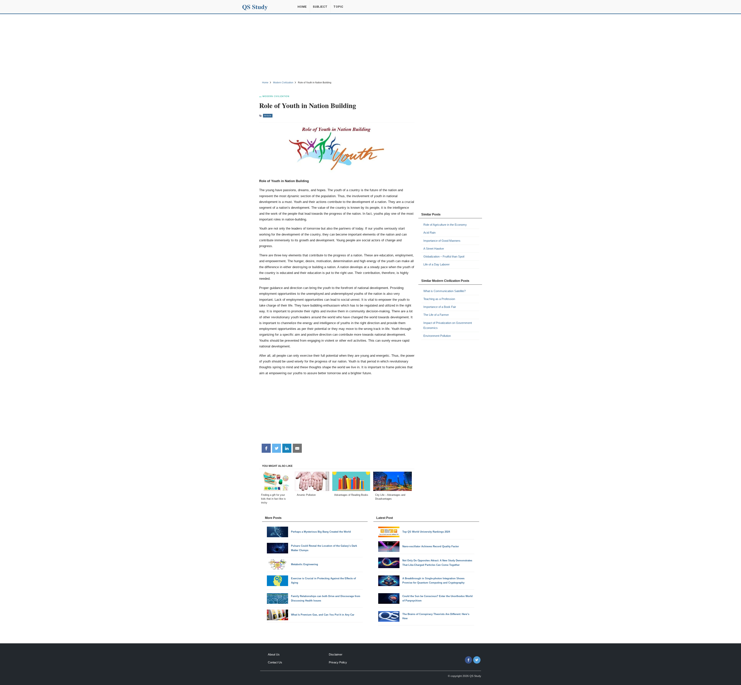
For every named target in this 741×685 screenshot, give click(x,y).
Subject (320, 6)
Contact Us (275, 662)
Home (302, 6)
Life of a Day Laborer (436, 264)
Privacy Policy (338, 662)
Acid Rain (429, 232)
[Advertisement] (370, 47)
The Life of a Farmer (436, 314)
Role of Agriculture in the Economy (445, 224)
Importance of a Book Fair (439, 306)
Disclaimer (335, 654)
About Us (274, 654)
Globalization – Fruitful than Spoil (443, 256)
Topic (338, 6)
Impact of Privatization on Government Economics (447, 325)
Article (267, 115)
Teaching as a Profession (439, 299)
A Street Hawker (433, 248)
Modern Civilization (275, 96)
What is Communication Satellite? (444, 291)
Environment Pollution (437, 335)
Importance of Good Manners (441, 240)
